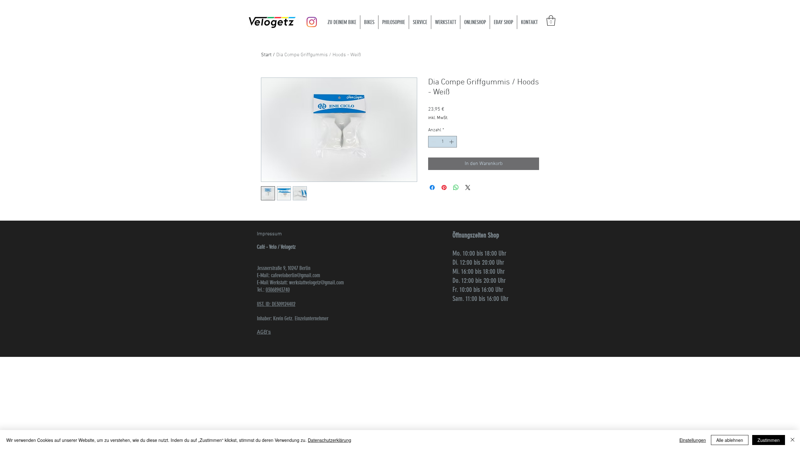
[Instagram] (312, 22)
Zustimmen (769, 440)
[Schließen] (792, 440)
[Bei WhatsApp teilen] (456, 187)
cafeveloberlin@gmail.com (295, 275)
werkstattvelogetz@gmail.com (316, 282)
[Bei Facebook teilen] (432, 187)
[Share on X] (468, 187)
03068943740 (278, 289)
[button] (551, 20)
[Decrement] (433, 141)
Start (266, 55)
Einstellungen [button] (692, 440)
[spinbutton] (442, 141)
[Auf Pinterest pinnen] (444, 187)
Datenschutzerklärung (329, 440)
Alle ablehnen (729, 440)
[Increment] (452, 141)
